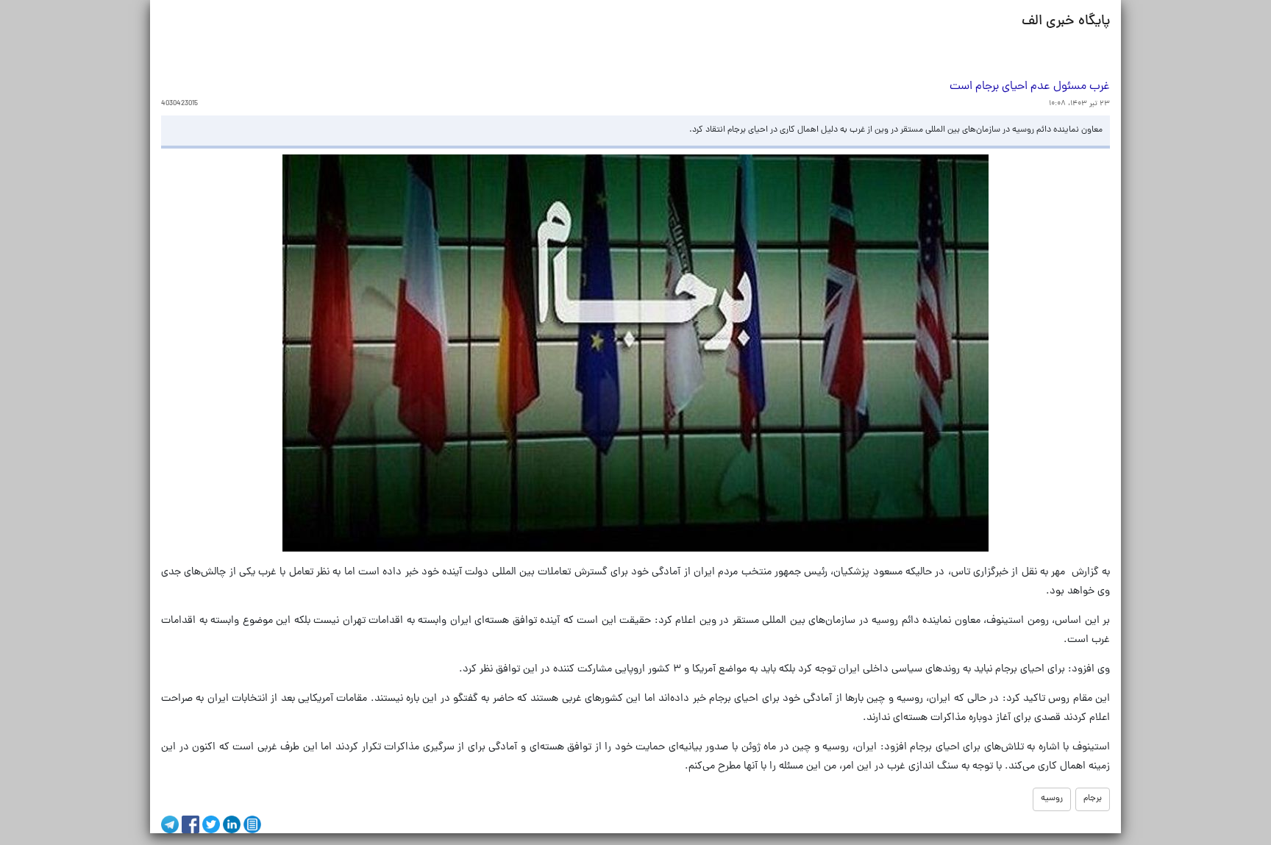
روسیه (1052, 798)
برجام (1092, 798)
